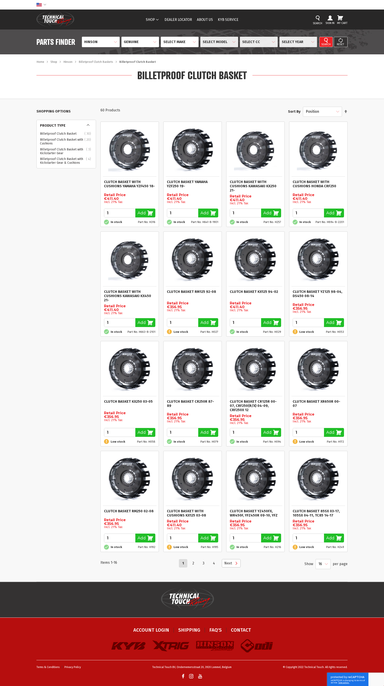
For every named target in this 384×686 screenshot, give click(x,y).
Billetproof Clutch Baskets (96, 61)
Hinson (68, 61)
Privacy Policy (72, 667)
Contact (241, 630)
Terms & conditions (48, 667)
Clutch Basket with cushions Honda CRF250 (314, 184)
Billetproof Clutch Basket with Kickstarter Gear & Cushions (67, 161)
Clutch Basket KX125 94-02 (254, 292)
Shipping (189, 630)
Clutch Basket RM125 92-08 (191, 292)
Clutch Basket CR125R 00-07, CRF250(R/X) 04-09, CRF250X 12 (253, 405)
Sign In (330, 23)
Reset (340, 44)
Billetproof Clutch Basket (67, 134)
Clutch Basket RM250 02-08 (129, 511)
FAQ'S (215, 630)
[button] (41, 4)
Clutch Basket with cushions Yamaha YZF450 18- (129, 184)
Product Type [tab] (53, 125)
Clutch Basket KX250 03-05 (128, 401)
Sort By (294, 111)
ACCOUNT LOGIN (151, 630)
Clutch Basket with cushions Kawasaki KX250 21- (253, 186)
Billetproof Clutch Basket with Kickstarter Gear (67, 151)
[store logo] (55, 19)
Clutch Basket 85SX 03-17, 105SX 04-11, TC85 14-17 (316, 513)
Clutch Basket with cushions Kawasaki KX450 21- (127, 296)
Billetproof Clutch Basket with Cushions (67, 141)
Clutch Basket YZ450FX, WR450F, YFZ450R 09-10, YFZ (254, 513)
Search (326, 44)
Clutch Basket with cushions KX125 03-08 (186, 513)
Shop (54, 61)
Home (40, 61)
